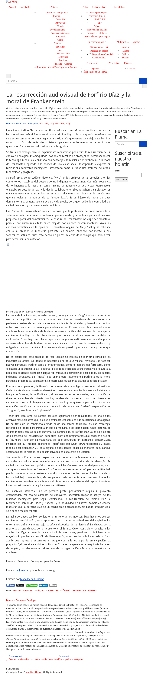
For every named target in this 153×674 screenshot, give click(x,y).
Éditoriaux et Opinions (57, 12)
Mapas (126, 50)
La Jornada (22, 570)
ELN (100, 23)
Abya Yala (60, 23)
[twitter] (11, 594)
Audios (125, 47)
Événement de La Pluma (95, 72)
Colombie (60, 19)
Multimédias (122, 42)
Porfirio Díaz (66, 590)
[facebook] (7, 594)
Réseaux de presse (99, 50)
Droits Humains (57, 29)
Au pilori (24, 7)
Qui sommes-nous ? (96, 42)
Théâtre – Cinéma (63, 63)
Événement (92, 63)
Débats (97, 26)
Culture (57, 43)
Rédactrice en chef (99, 47)
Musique (63, 60)
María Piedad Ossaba (32, 579)
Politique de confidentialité (102, 54)
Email (117, 170)
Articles (54, 7)
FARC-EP (100, 19)
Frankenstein (52, 590)
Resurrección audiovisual (85, 590)
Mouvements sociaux (97, 29)
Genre (60, 40)
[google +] (15, 594)
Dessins (125, 57)
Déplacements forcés (60, 33)
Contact (136, 42)
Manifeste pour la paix (96, 12)
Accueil (12, 7)
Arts (60, 50)
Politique (57, 16)
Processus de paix (97, 16)
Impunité (60, 36)
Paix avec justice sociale (94, 7)
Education (60, 46)
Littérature (63, 57)
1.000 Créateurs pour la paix (97, 36)
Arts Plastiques (63, 53)
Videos (125, 54)
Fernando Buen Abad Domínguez (22, 123)
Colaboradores (99, 57)
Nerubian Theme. (34, 672)
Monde (60, 26)
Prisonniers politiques (97, 33)
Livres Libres (119, 7)
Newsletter (114, 63)
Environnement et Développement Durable (57, 67)
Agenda (95, 68)
